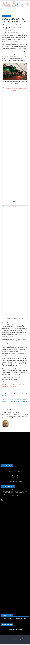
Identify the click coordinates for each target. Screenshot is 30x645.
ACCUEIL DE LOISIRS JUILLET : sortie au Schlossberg (14, 394)
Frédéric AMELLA (14, 32)
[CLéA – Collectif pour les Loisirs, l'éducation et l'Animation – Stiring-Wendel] (15, 1)
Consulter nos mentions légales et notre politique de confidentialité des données (15, 628)
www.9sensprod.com (15, 620)
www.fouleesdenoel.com (10, 618)
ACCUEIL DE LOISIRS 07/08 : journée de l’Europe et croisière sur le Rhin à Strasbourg (14, 401)
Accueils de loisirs (6, 16)
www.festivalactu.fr (21, 618)
